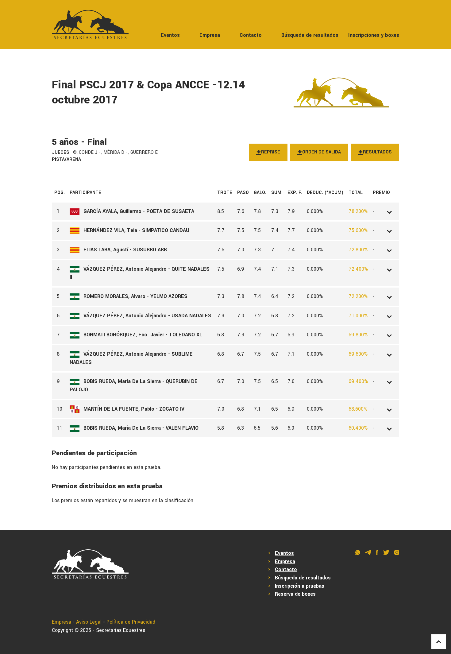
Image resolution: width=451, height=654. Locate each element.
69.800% (358, 334)
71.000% (358, 315)
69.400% (358, 381)
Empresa (209, 35)
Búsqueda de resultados (309, 35)
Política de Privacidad (130, 621)
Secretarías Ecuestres (120, 630)
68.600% (358, 408)
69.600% (358, 354)
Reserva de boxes (295, 594)
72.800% (358, 249)
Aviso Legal (89, 621)
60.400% (358, 427)
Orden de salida (321, 152)
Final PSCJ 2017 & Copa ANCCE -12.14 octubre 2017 (148, 92)
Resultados (377, 152)
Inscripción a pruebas (299, 586)
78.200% (358, 211)
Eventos (170, 35)
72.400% (358, 269)
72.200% (358, 296)
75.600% (358, 230)
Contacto (251, 35)
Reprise (270, 152)
